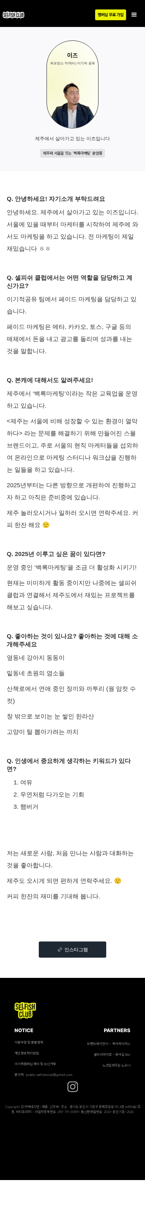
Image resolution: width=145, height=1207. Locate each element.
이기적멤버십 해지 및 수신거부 (35, 1064)
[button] (134, 15)
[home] (17, 15)
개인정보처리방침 (26, 1053)
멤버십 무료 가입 (110, 14)
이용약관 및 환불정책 (28, 1042)
